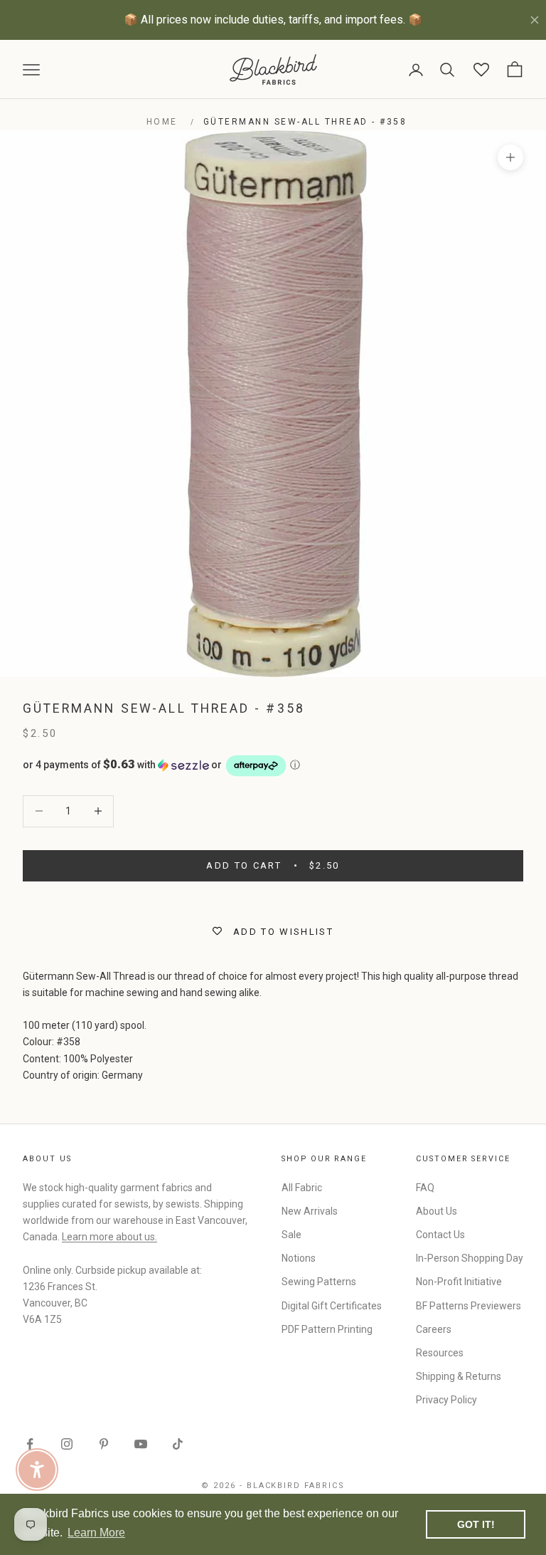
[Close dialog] (516, 621)
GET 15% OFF (403, 895)
